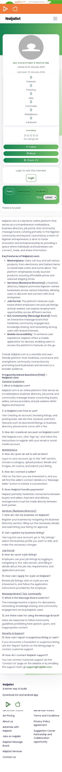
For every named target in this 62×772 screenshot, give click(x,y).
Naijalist (13, 18)
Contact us (9, 757)
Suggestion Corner (44, 730)
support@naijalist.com (39, 667)
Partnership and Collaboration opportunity (43, 738)
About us (8, 721)
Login (31, 178)
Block (32, 153)
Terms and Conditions (46, 715)
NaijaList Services (12, 751)
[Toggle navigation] (55, 18)
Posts (10, 191)
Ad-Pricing (9, 715)
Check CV (32, 160)
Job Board (41, 191)
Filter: (39, 197)
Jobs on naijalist (12, 736)
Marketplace (24, 191)
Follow (32, 147)
